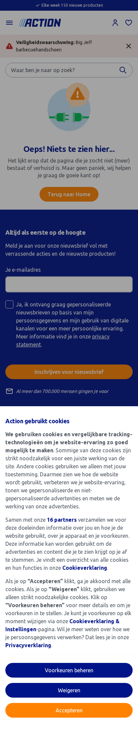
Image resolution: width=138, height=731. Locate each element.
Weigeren (69, 690)
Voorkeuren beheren (69, 670)
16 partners (62, 520)
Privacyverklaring (28, 645)
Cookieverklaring (84, 568)
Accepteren (69, 710)
